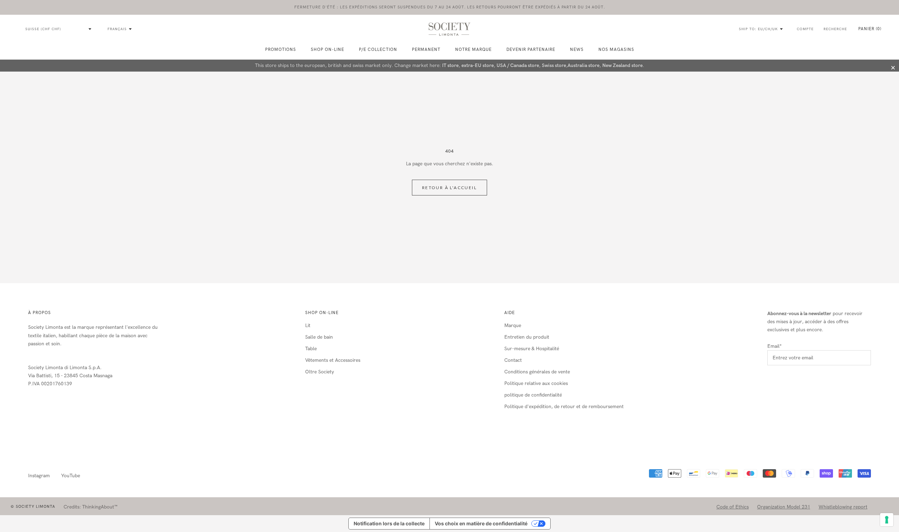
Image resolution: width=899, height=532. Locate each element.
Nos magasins (616, 49)
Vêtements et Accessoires (332, 360)
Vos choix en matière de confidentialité (481, 523)
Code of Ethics (732, 507)
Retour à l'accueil (449, 187)
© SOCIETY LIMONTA (33, 506)
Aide (509, 312)
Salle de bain (319, 337)
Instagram (39, 476)
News (577, 49)
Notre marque (473, 49)
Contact (513, 360)
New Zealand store (622, 65)
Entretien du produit (526, 337)
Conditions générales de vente (537, 372)
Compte (805, 29)
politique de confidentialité (533, 395)
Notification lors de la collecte (389, 523)
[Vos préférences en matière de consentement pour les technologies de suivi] (886, 519)
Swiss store (554, 65)
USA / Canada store (518, 65)
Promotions (280, 49)
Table (311, 349)
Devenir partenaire (530, 49)
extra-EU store (477, 65)
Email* (774, 346)
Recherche (835, 29)
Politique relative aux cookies (536, 383)
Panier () (869, 28)
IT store (450, 65)
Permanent (426, 49)
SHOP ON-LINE (327, 49)
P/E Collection (378, 49)
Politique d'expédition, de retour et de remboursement (564, 407)
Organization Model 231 (783, 507)
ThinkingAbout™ (100, 507)
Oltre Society (319, 372)
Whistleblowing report (843, 507)
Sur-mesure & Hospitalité (531, 349)
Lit (307, 325)
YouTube (70, 476)
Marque (512, 325)
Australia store (583, 65)
